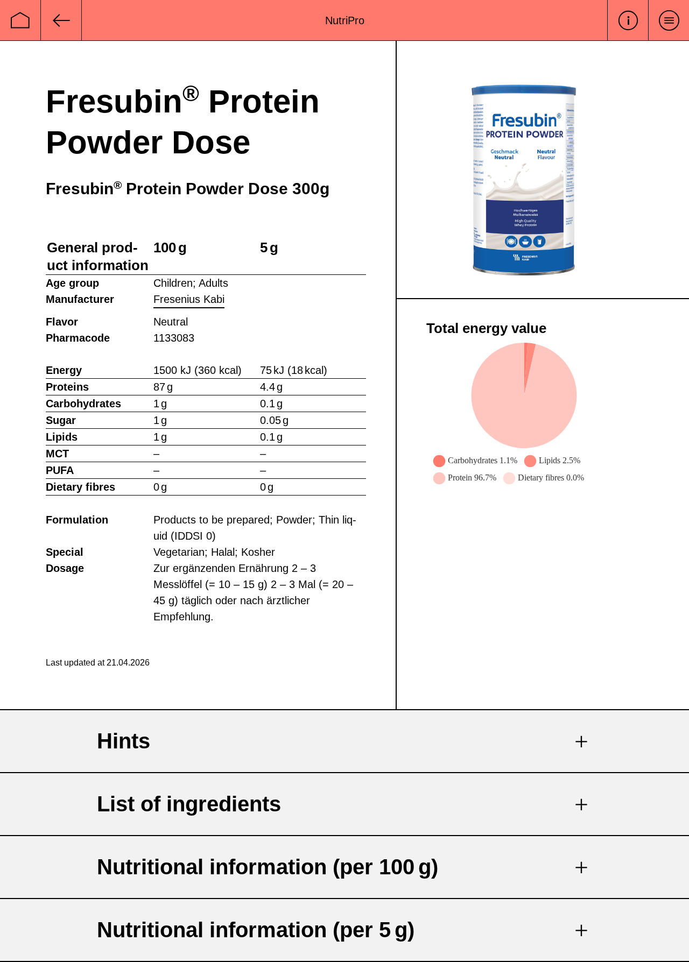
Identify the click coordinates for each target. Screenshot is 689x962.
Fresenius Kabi (188, 299)
